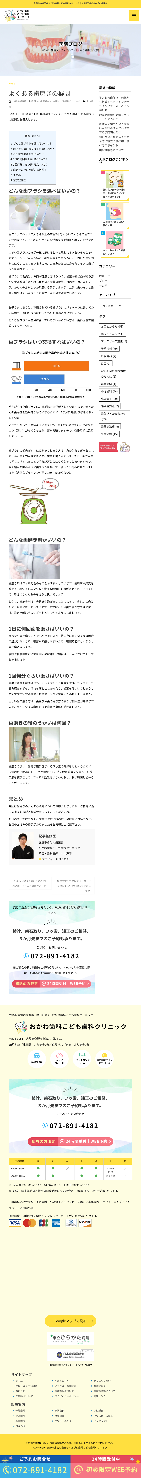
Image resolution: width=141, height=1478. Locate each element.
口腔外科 (108, 356)
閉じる (35, 135)
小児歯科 (109, 391)
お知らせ (104, 276)
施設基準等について (111, 150)
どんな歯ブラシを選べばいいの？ (31, 143)
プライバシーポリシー (67, 1396)
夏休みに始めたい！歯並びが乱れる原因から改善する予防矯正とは (114, 128)
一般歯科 (14, 1202)
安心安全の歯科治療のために (113, 373)
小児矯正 (109, 399)
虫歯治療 (109, 434)
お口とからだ (112, 326)
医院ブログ (100, 1386)
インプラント (101, 1421)
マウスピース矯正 (114, 341)
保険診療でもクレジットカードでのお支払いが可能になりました (74, 885)
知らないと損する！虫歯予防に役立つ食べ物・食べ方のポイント (114, 141)
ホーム (19, 1380)
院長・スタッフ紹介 (26, 1386)
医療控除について (64, 1391)
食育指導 (59, 1415)
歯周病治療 (110, 426)
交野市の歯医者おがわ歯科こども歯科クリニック (55, 101)
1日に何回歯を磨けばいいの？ (29, 159)
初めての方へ (62, 1380)
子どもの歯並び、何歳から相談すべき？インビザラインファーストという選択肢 (114, 103)
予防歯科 (109, 348)
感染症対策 (110, 406)
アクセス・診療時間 (65, 1386)
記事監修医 (18, 180)
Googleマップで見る (70, 1320)
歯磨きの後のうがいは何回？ (28, 169)
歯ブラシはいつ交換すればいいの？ (32, 149)
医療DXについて (24, 1396)
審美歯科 (108, 384)
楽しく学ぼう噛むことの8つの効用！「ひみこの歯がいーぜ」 (30, 883)
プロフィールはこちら (55, 859)
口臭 (106, 363)
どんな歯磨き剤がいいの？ (27, 154)
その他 (103, 285)
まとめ (15, 175)
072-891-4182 (54, 955)
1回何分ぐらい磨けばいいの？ (29, 164)
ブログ (12, 84)
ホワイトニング (112, 334)
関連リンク (100, 1396)
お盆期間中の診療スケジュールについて (114, 117)
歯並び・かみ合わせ (113, 416)
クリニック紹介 (102, 1380)
